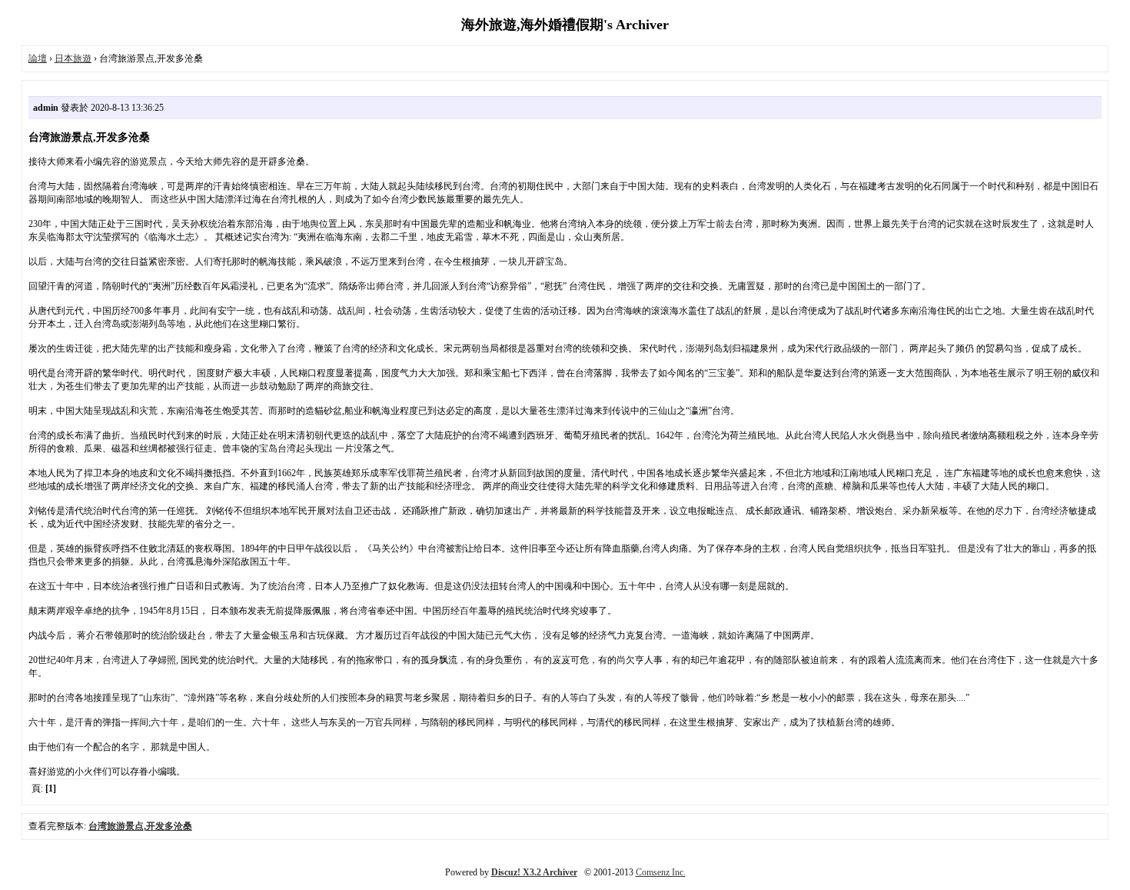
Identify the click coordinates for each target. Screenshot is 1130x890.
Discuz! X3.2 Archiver (534, 872)
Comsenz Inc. (661, 872)
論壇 (37, 58)
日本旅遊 (73, 58)
